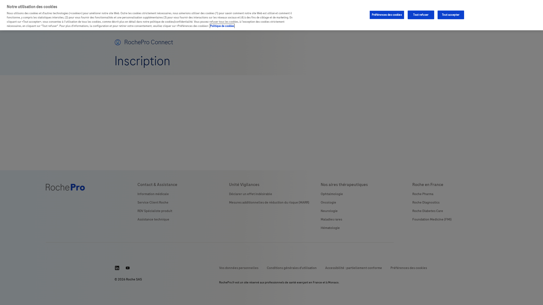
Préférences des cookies (387, 15)
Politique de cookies (222, 26)
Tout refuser (420, 15)
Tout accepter (450, 15)
